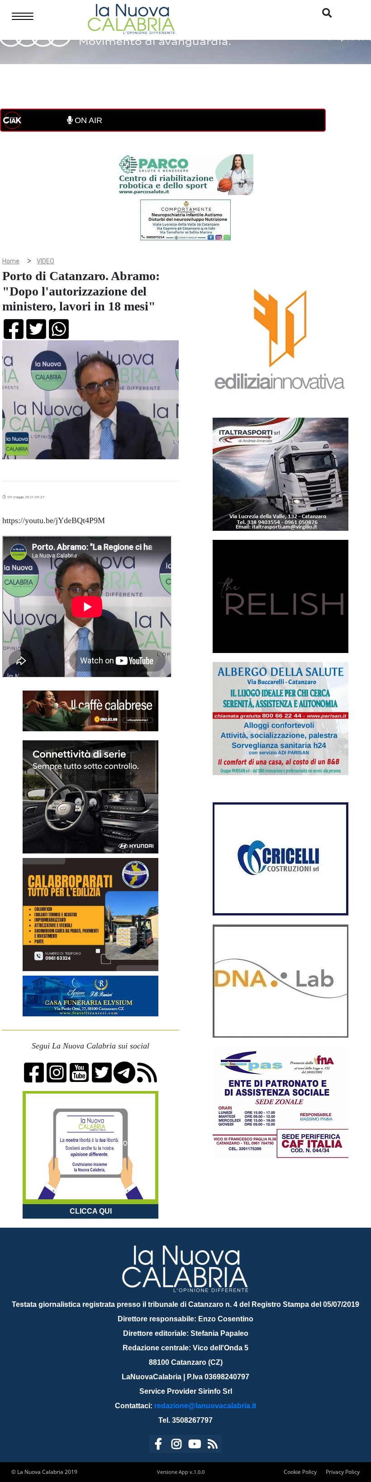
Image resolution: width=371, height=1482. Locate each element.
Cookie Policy (300, 1472)
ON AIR (87, 120)
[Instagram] (176, 1445)
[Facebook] (158, 1445)
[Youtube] (195, 1445)
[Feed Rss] (213, 1445)
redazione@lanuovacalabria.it (205, 1406)
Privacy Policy (343, 1472)
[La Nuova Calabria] (131, 18)
